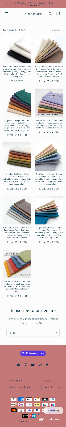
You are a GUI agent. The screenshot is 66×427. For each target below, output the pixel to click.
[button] (6, 13)
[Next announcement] (59, 4)
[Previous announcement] (6, 4)
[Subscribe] (55, 333)
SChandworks (27, 421)
